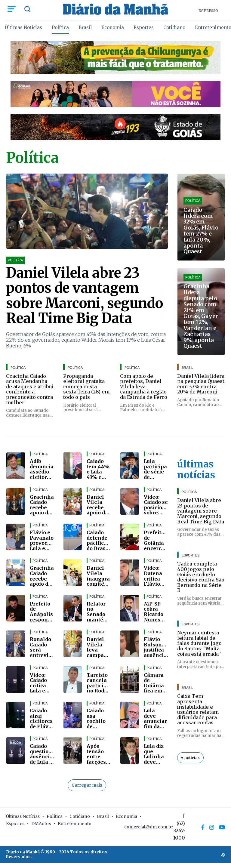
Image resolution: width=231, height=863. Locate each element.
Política (60, 27)
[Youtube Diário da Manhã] (222, 827)
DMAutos (41, 823)
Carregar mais (87, 785)
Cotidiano (174, 27)
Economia (112, 27)
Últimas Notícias (23, 27)
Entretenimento (74, 823)
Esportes (144, 27)
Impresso (208, 10)
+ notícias (190, 757)
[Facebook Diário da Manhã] (203, 827)
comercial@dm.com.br (148, 827)
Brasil (85, 27)
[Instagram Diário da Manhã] (211, 827)
